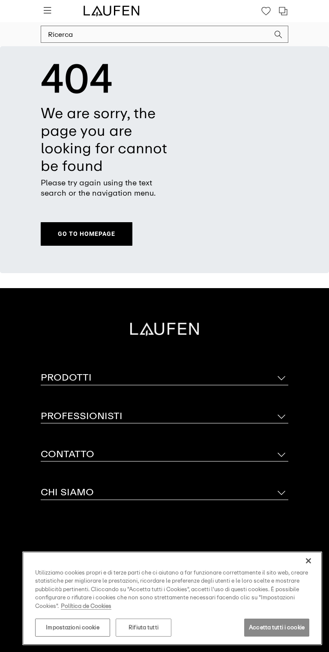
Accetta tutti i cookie (277, 627)
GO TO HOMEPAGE (86, 233)
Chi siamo (67, 492)
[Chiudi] (308, 560)
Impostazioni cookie (72, 627)
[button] (278, 36)
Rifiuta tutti (144, 627)
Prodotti (66, 377)
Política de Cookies (86, 606)
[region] (172, 598)
